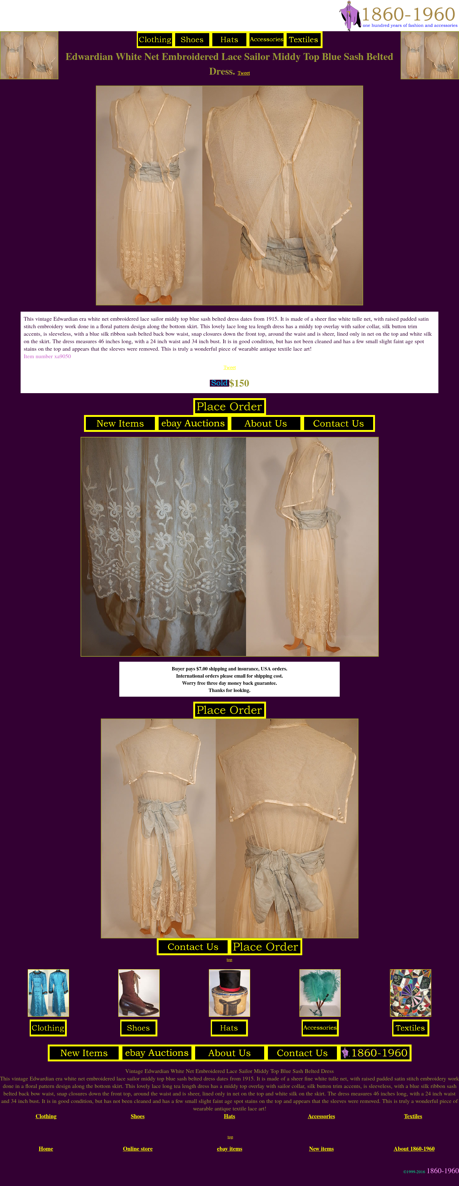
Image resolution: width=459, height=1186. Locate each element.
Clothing (46, 1116)
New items (321, 1148)
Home (46, 1148)
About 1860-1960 (414, 1148)
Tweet (244, 73)
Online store (138, 1148)
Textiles (413, 1116)
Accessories (321, 1116)
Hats (229, 1116)
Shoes (138, 1116)
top (229, 959)
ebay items (229, 1148)
